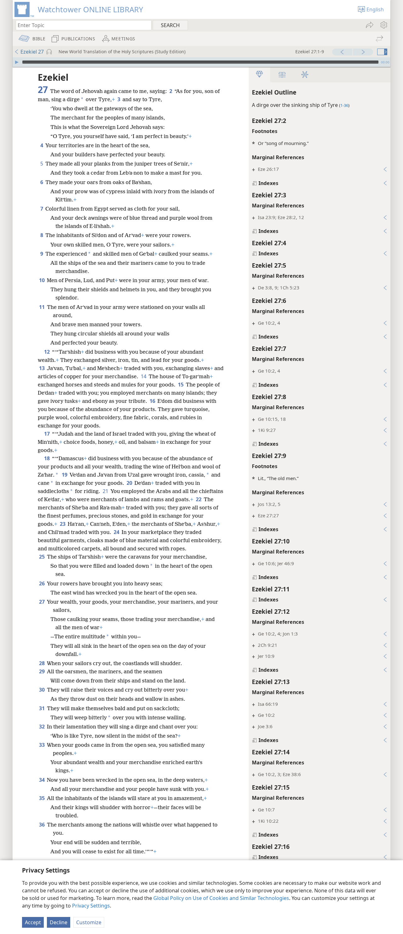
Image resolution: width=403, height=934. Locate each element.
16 (153, 400)
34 (42, 779)
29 (42, 671)
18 (47, 458)
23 (63, 523)
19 (65, 474)
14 (144, 376)
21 (106, 491)
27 (42, 601)
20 (130, 482)
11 (42, 307)
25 (42, 556)
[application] (201, 62)
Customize (88, 922)
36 (42, 824)
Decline (58, 922)
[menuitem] (383, 25)
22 (199, 499)
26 (42, 583)
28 (42, 663)
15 (181, 384)
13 (42, 368)
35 (42, 798)
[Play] (16, 62)
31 (42, 708)
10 (42, 280)
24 (117, 532)
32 (42, 726)
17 (47, 433)
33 (42, 744)
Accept (33, 922)
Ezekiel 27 (32, 51)
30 (42, 689)
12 (47, 351)
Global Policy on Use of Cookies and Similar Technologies (221, 898)
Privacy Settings (91, 905)
